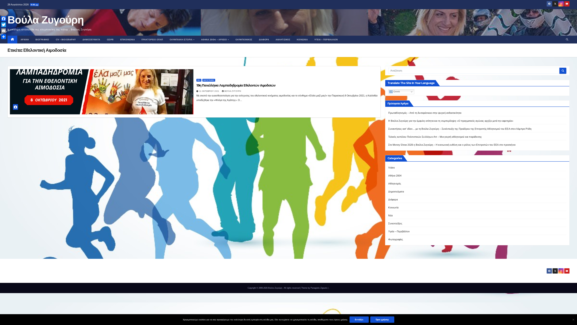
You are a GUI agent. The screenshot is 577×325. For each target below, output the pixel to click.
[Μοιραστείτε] (4, 37)
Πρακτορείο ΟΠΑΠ (152, 39)
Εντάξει (359, 319)
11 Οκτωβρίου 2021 (209, 91)
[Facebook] (4, 19)
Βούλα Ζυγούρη (46, 19)
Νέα (198, 80)
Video (391, 167)
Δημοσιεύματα (91, 39)
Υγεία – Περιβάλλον (326, 39)
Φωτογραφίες (208, 80)
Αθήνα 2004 (394, 175)
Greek (396, 91)
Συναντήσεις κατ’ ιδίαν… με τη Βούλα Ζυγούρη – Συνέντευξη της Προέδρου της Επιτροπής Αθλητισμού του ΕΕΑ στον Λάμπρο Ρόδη (459, 129)
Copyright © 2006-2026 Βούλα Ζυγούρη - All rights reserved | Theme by (279, 288)
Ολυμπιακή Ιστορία (181, 39)
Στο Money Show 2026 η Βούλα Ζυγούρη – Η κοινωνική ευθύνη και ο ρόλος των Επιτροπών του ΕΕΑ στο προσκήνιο (452, 145)
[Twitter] (4, 25)
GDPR (110, 39)
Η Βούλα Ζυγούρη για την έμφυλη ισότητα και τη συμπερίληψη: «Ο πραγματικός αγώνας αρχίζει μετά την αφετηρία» (450, 121)
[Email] (4, 31)
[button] (567, 39)
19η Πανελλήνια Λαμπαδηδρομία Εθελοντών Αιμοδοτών (235, 85)
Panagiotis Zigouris (319, 288)
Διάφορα (264, 39)
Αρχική (25, 39)
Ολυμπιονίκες (243, 39)
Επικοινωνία (127, 39)
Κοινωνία (302, 39)
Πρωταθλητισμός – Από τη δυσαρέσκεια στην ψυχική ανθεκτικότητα (424, 113)
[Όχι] (573, 319)
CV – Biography (66, 39)
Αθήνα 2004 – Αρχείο (214, 39)
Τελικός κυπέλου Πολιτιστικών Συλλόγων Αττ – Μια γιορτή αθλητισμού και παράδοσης (435, 137)
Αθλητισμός (283, 39)
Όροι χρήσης (382, 319)
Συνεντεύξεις (395, 223)
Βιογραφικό (42, 39)
